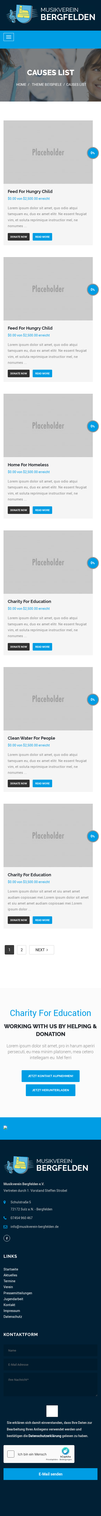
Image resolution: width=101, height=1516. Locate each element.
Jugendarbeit (13, 1299)
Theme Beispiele (47, 84)
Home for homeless (28, 464)
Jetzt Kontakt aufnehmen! (50, 1076)
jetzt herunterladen (50, 1090)
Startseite (11, 1269)
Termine (9, 1281)
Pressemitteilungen (18, 1293)
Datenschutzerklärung (44, 1436)
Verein (8, 1287)
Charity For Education (29, 601)
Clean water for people (31, 738)
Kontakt (9, 1305)
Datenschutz (13, 1316)
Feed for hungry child (30, 191)
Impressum (12, 1310)
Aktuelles (10, 1275)
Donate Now (18, 236)
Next (41, 949)
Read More (42, 236)
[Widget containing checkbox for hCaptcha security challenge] (39, 1454)
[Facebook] (7, 1238)
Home (21, 84)
